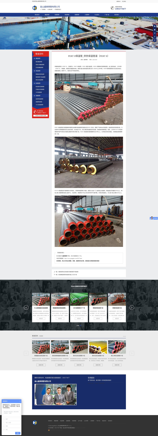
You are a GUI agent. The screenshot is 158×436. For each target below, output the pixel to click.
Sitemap (70, 425)
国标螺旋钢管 (39, 61)
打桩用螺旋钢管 (39, 67)
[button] (78, 325)
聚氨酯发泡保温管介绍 (98, 299)
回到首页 (50, 420)
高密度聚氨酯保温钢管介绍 (119, 299)
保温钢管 (67, 14)
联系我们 (116, 14)
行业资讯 (97, 14)
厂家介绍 (107, 14)
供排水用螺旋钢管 (40, 64)
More (124, 336)
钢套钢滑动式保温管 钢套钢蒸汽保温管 (68, 271)
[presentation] (26, 307)
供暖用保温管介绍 (79, 299)
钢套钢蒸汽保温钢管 (40, 77)
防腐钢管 (57, 14)
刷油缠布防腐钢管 (40, 86)
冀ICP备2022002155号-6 (80, 427)
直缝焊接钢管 (39, 101)
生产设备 (80, 420)
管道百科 (35, 336)
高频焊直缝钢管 (39, 99)
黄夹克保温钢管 (39, 79)
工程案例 (87, 14)
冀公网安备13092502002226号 (56, 430)
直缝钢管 (77, 14)
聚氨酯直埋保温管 (40, 74)
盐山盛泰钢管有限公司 (50, 7)
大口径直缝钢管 (39, 104)
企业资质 (86, 420)
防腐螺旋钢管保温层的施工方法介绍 (67, 274)
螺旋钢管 (47, 14)
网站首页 (37, 14)
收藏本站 (118, 1)
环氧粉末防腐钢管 (40, 89)
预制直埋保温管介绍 (60, 299)
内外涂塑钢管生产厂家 (41, 299)
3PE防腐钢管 (39, 92)
